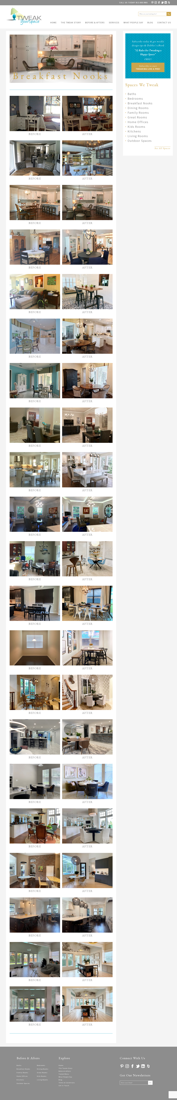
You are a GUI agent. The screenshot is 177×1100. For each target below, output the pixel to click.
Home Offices (138, 122)
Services (114, 22)
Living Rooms (138, 136)
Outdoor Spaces (140, 141)
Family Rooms (138, 113)
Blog (150, 22)
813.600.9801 (133, 2)
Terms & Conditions (67, 1083)
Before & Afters (95, 22)
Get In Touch (64, 1085)
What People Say (133, 22)
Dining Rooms (138, 108)
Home (53, 22)
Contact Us (164, 22)
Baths (132, 94)
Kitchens (134, 131)
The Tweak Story (71, 22)
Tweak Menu (64, 1074)
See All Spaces (162, 148)
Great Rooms (137, 117)
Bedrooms (135, 99)
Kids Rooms (136, 127)
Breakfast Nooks (140, 103)
